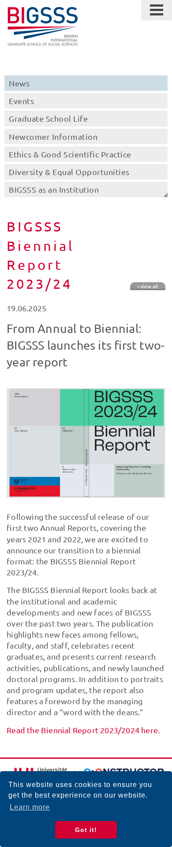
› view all (148, 286)
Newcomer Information (53, 136)
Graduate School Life (48, 118)
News (19, 83)
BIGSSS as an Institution (54, 189)
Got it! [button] (86, 829)
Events (21, 100)
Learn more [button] (30, 807)
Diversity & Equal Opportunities (69, 171)
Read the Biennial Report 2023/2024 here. (83, 730)
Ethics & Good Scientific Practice (70, 154)
